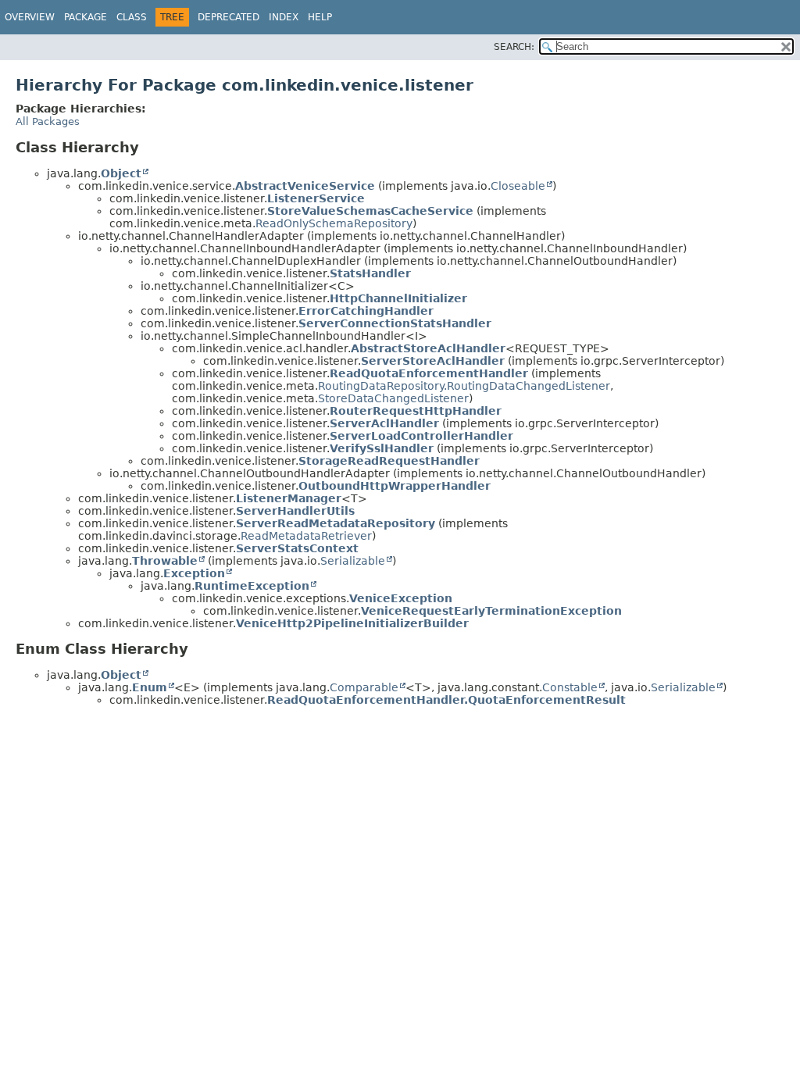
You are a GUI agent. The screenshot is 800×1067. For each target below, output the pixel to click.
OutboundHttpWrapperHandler (394, 486)
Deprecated (228, 17)
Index (283, 17)
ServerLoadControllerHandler (421, 436)
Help (320, 17)
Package (85, 17)
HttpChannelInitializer (398, 298)
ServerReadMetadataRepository (335, 523)
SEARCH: (514, 46)
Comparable (364, 687)
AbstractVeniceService (305, 186)
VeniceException (400, 598)
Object (121, 173)
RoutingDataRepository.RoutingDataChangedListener (464, 386)
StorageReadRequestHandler (389, 461)
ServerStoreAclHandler (433, 361)
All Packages (48, 121)
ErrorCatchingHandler (366, 311)
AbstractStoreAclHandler (428, 348)
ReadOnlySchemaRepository (333, 223)
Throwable (165, 561)
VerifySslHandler (382, 448)
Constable (570, 687)
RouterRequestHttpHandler (416, 411)
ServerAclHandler (384, 423)
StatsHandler (370, 273)
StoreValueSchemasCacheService (370, 211)
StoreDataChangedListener (393, 398)
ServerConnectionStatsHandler (394, 323)
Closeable (518, 186)
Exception (194, 573)
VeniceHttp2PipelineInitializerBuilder (352, 623)
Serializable (352, 561)
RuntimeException (252, 586)
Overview (30, 17)
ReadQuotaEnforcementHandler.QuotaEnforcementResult (446, 700)
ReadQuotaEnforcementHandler (429, 373)
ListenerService (316, 198)
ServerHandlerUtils (295, 511)
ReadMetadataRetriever (306, 536)
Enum (149, 687)
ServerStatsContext (297, 548)
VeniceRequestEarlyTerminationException (491, 611)
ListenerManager (288, 498)
